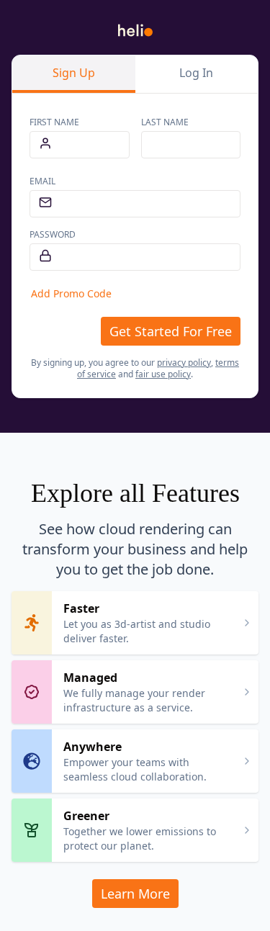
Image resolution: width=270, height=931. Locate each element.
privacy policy (184, 362)
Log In (196, 73)
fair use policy (163, 374)
